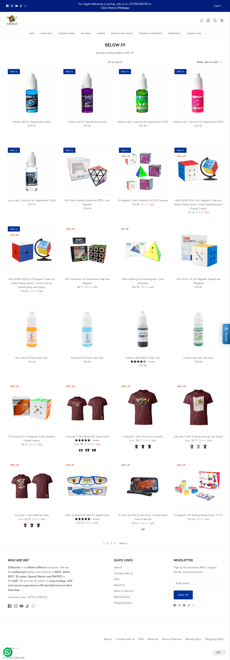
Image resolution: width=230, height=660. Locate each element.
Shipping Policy (123, 603)
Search (118, 567)
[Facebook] (7, 6)
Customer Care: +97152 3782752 (27, 597)
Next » (123, 543)
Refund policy (122, 597)
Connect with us (123, 573)
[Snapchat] (25, 6)
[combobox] (219, 652)
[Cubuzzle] (11, 20)
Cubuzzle (18, 658)
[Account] (207, 20)
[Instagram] (12, 6)
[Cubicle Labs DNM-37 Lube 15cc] (142, 329)
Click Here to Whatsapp (115, 8)
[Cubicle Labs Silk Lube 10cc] (198, 329)
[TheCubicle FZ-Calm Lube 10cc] (87, 329)
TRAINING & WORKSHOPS (150, 33)
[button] (138, 361)
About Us (119, 585)
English (217, 5)
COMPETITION (174, 33)
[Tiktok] (21, 6)
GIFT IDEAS (85, 33)
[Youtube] (16, 6)
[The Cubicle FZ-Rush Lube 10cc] (31, 329)
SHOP (31, 33)
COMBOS (101, 33)
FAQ (116, 579)
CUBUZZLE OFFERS (66, 33)
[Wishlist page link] (201, 20)
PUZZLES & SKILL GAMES (122, 33)
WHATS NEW (46, 33)
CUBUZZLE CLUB (194, 33)
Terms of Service (123, 591)
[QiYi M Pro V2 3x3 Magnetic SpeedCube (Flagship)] (198, 250)
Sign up (183, 595)
